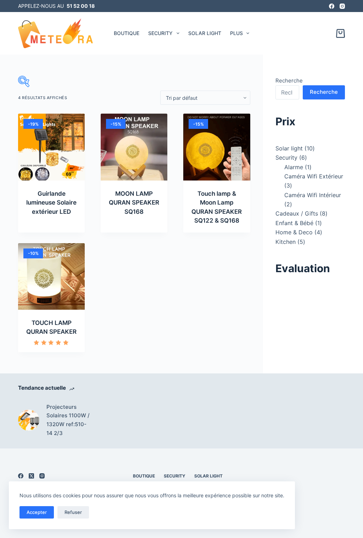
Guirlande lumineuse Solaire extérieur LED (51, 202)
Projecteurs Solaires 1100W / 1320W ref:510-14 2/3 (68, 420)
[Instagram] (342, 6)
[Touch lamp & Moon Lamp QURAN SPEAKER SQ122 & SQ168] (216, 147)
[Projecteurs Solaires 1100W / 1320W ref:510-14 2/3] (28, 420)
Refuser (73, 512)
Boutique (126, 33)
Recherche (289, 80)
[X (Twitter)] (31, 476)
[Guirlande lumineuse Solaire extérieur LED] (51, 147)
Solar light (204, 33)
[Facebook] (331, 6)
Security (160, 33)
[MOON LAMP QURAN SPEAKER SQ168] (134, 147)
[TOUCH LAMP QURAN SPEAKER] (51, 276)
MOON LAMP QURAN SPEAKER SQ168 (134, 202)
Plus (236, 33)
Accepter (37, 512)
